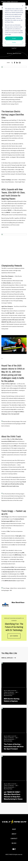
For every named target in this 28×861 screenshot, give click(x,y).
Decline (14, 42)
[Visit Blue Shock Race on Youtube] (13, 849)
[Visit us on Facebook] (15, 849)
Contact (14, 838)
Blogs (14, 843)
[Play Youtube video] (2, 358)
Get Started (14, 636)
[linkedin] (17, 62)
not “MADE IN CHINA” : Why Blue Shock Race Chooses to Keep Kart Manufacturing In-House (13, 795)
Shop (14, 829)
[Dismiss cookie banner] (22, 6)
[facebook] (14, 62)
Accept (14, 38)
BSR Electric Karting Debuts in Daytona (11, 700)
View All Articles (7, 658)
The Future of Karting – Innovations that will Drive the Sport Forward (13, 746)
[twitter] (12, 62)
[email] (20, 62)
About (14, 834)
